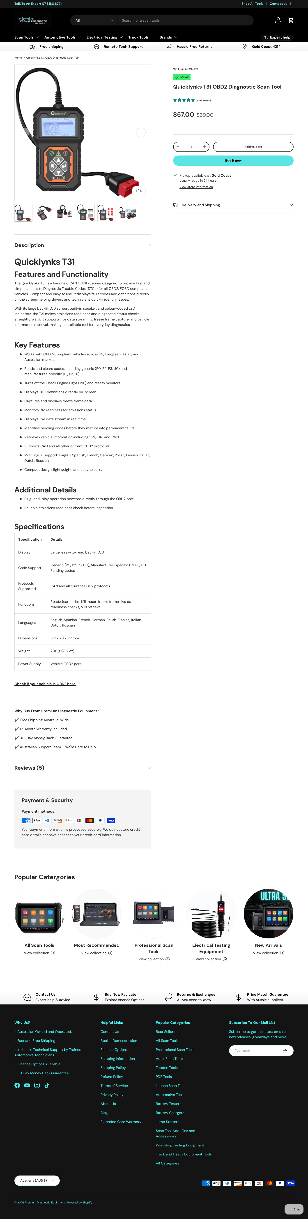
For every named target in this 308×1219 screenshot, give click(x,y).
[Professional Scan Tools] (154, 913)
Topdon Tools (167, 1067)
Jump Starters (167, 1121)
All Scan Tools (39, 945)
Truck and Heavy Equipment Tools (184, 1154)
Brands (166, 37)
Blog (104, 1112)
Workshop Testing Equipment (180, 1145)
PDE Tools (164, 1076)
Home (18, 57)
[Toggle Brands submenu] (175, 37)
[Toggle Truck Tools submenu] (152, 37)
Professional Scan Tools (154, 948)
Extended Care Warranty (121, 1121)
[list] (83, 132)
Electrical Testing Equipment (211, 948)
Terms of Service (114, 1085)
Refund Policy (112, 1076)
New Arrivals (268, 945)
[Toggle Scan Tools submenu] (37, 37)
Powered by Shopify (79, 1202)
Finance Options (114, 1049)
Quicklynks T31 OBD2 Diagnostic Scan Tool (52, 57)
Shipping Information (118, 1058)
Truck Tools (138, 37)
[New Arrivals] (268, 913)
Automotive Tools (60, 37)
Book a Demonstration (119, 1040)
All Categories (167, 1163)
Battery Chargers (170, 1112)
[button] (291, 20)
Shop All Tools (252, 4)
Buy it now (233, 160)
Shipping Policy (113, 1067)
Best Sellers (165, 1031)
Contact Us (278, 4)
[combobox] (162, 20)
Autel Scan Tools (169, 1058)
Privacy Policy (112, 1094)
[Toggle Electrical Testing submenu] (121, 37)
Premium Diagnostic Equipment (45, 1202)
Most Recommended (97, 945)
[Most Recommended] (97, 913)
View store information (196, 187)
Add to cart (253, 146)
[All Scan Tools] (39, 913)
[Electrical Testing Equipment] (211, 913)
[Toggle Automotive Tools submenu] (79, 37)
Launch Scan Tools (171, 1085)
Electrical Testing (102, 37)
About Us (108, 1103)
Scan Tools (24, 37)
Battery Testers (168, 1103)
